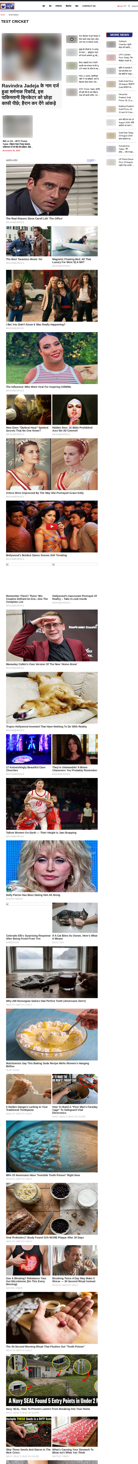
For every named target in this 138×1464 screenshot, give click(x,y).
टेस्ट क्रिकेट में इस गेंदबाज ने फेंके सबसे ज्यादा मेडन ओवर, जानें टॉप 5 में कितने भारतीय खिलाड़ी (89, 39)
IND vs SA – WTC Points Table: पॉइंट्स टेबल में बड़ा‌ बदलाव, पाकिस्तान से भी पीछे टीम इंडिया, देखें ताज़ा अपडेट (17, 144)
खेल (76, 6)
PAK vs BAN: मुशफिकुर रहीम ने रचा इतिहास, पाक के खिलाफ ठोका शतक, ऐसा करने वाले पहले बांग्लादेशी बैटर (89, 79)
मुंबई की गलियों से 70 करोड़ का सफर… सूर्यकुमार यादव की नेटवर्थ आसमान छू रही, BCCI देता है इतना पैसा (88, 52)
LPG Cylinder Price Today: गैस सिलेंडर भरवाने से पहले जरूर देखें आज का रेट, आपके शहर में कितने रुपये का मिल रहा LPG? (126, 57)
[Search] (129, 6)
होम (44, 6)
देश (50, 6)
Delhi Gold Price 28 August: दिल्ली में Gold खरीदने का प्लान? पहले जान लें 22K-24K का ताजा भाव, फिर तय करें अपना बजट (126, 84)
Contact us (89, 6)
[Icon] (72, 39)
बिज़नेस (68, 6)
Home (3, 15)
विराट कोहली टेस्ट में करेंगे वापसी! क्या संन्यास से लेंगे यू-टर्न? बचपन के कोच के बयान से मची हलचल (89, 65)
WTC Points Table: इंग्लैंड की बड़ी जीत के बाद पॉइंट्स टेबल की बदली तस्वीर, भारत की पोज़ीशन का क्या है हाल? (89, 92)
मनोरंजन (59, 6)
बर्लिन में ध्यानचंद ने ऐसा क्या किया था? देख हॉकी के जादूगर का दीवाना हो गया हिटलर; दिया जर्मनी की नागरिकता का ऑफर (126, 71)
